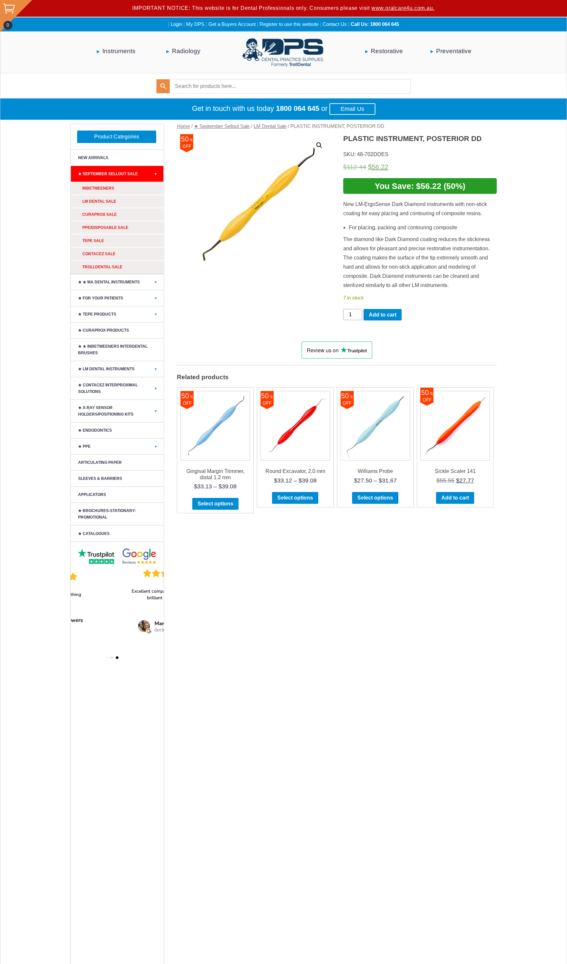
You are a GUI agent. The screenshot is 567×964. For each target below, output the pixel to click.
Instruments (119, 51)
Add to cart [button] (455, 498)
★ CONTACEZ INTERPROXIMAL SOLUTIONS (118, 388)
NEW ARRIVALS (93, 157)
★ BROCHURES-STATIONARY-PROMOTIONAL (107, 514)
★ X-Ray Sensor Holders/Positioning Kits (118, 411)
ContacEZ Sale (99, 254)
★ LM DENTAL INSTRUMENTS (118, 369)
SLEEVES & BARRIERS (100, 478)
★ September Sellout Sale (222, 126)
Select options (215, 503)
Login (176, 24)
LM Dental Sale (270, 126)
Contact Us (335, 24)
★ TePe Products (118, 314)
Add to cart (382, 315)
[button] (319, 145)
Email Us (352, 109)
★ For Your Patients (118, 298)
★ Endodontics (95, 430)
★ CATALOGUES (94, 533)
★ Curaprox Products (103, 330)
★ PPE (118, 446)
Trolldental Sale (102, 267)
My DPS (195, 24)
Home (183, 126)
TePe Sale (93, 240)
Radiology (186, 51)
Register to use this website (289, 24)
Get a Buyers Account (232, 24)
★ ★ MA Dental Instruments (118, 282)
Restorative (387, 51)
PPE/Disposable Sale (105, 227)
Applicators (92, 494)
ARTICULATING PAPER (100, 462)
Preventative (454, 51)
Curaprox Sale (99, 214)
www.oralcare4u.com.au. (403, 8)
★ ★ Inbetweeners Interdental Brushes (113, 349)
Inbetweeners (98, 188)
